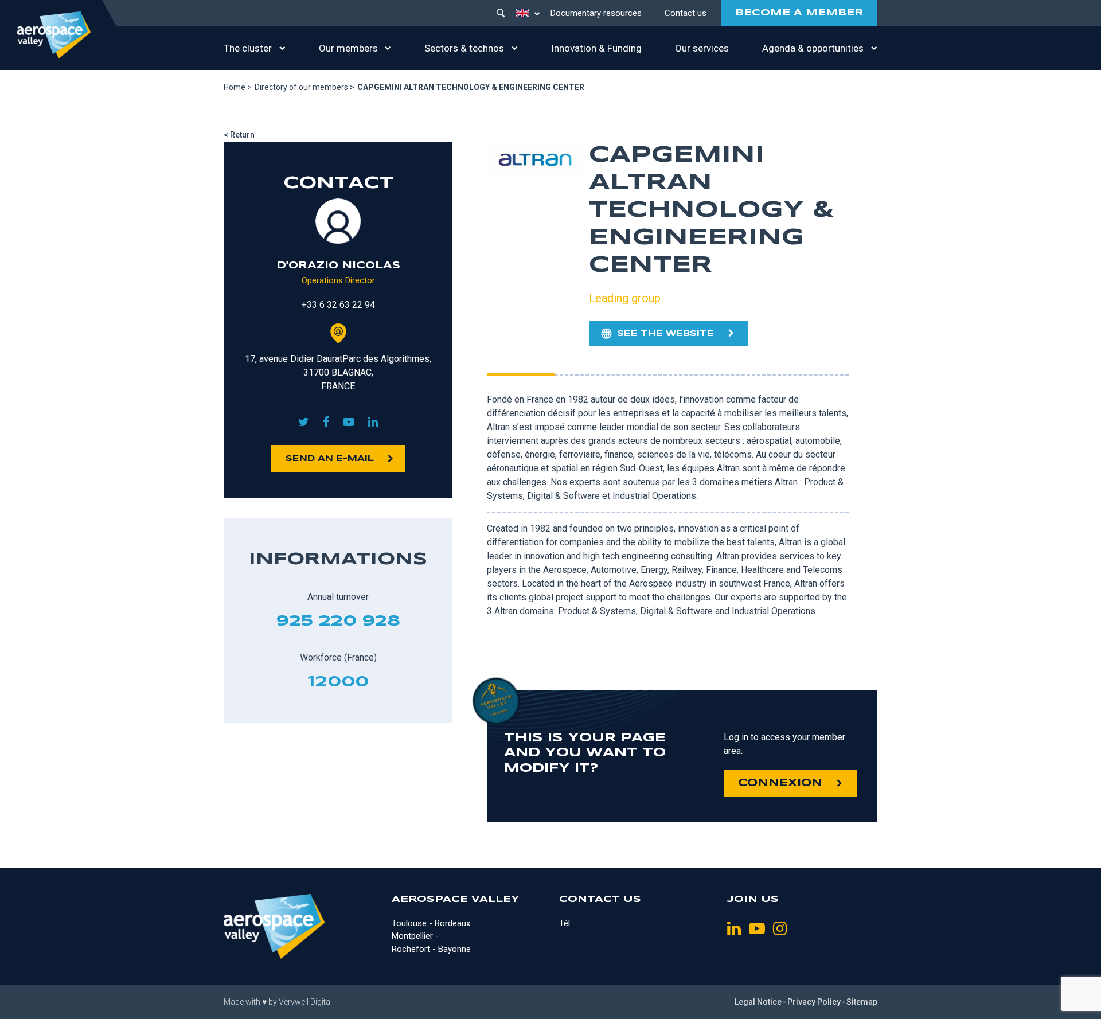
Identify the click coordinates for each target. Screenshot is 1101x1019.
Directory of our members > (304, 87)
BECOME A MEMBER (799, 13)
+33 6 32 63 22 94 (338, 304)
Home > (238, 87)
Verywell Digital (305, 1001)
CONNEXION (780, 783)
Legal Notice (758, 1001)
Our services (702, 48)
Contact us (685, 13)
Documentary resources (596, 13)
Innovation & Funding (596, 48)
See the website (665, 334)
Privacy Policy (814, 1001)
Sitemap (861, 1001)
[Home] (54, 34)
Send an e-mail (330, 459)
